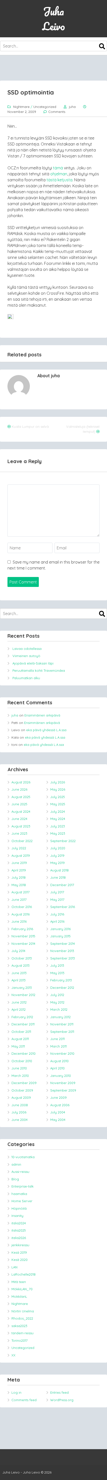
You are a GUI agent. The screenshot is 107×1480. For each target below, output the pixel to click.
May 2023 (57, 833)
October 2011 (21, 1032)
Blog (15, 1179)
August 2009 (21, 1097)
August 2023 (20, 826)
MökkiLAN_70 (22, 1289)
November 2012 (23, 995)
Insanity (17, 1216)
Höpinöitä (19, 1208)
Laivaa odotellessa (27, 649)
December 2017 (62, 885)
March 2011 (58, 1046)
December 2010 (23, 1053)
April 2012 (18, 1009)
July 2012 (57, 995)
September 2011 (62, 1032)
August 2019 (20, 856)
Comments (56, 112)
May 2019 (57, 863)
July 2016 (57, 914)
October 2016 (21, 907)
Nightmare (21, 107)
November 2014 (23, 944)
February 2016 (22, 929)
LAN (14, 1267)
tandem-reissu (22, 1333)
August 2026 (20, 782)
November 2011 (61, 1024)
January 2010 (60, 1076)
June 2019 (19, 863)
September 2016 (62, 907)
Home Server (21, 1201)
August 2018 (59, 870)
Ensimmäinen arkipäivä (42, 715)
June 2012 (19, 1002)
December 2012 (62, 988)
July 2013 (57, 965)
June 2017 (19, 900)
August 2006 (59, 1105)
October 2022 (22, 841)
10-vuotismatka (23, 1157)
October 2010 (21, 1061)
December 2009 (24, 1083)
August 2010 (59, 1061)
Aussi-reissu (20, 1172)
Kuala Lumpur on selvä (30, 427)
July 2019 (57, 856)
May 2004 (57, 1120)
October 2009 (22, 1090)
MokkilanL (19, 1296)
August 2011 (20, 1039)
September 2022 (63, 841)
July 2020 (57, 848)
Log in (16, 1392)
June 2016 (19, 921)
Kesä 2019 (19, 1252)
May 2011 (18, 1046)
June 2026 (19, 789)
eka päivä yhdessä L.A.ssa (46, 730)
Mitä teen (18, 1282)
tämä (58, 167)
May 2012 (57, 1002)
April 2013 (18, 980)
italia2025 (18, 1230)
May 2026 (57, 789)
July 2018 (18, 877)
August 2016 (20, 914)
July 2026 (57, 782)
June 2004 (19, 1120)
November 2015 (23, 936)
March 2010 (20, 1076)
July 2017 (57, 892)
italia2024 (18, 1223)
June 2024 (19, 819)
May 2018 (18, 885)
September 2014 (62, 944)
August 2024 (20, 811)
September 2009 (63, 1090)
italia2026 (18, 1238)
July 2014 (18, 951)
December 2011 (23, 1024)
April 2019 (18, 870)
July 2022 (18, 848)
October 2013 (21, 958)
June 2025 (19, 804)
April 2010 (57, 1068)
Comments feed (24, 1400)
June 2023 (19, 833)
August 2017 (20, 892)
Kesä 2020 (19, 1260)
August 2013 (20, 965)
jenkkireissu (20, 1245)
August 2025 (20, 797)
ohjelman (58, 173)
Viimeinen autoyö (26, 656)
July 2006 (18, 1112)
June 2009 (58, 1097)
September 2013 (62, 958)
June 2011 (57, 1039)
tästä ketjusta (59, 179)
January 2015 (60, 936)
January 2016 (60, 929)
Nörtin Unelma (22, 1311)
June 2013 (19, 973)
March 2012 (58, 1009)
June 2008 (19, 1105)
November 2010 (62, 1053)
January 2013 (21, 988)
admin (16, 1164)
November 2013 (62, 951)
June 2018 (58, 877)
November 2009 (62, 1083)
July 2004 (57, 1112)
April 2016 (57, 921)
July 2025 (57, 797)
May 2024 (57, 819)
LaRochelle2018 (23, 1274)
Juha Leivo (53, 18)
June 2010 (19, 1068)
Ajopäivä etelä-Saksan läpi (33, 663)
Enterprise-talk (22, 1186)
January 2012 (60, 1017)
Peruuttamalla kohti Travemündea (38, 670)
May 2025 (57, 804)
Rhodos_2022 (22, 1318)
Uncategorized (44, 107)
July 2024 (57, 811)
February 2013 (61, 980)
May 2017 (57, 900)
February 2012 (22, 1017)
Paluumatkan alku (26, 678)
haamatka (19, 1194)
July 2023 (57, 826)
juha (72, 107)
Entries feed (59, 1392)
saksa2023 (19, 1326)
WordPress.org (61, 1400)
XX (13, 1355)
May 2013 (57, 973)
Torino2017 (19, 1340)
